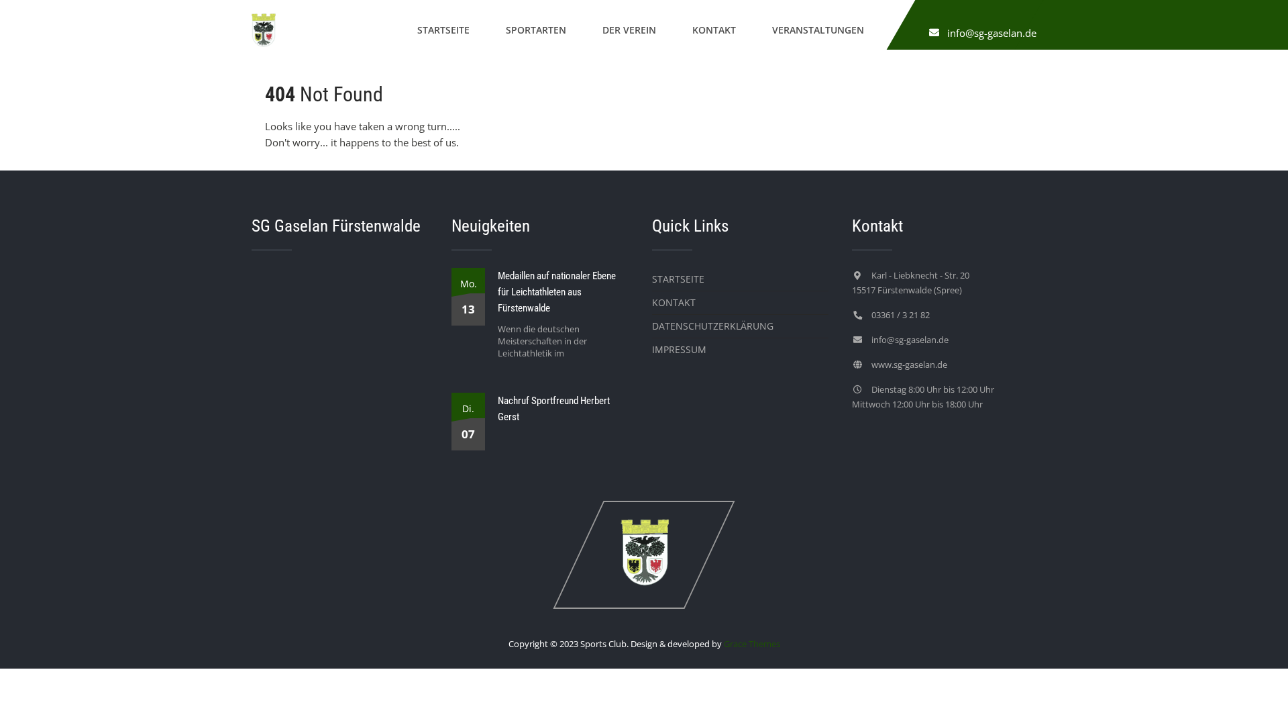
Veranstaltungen (818, 29)
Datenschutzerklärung (712, 326)
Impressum (679, 349)
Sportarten (536, 29)
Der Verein (629, 29)
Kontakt (714, 29)
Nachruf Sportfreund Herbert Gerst (554, 409)
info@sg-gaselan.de (991, 33)
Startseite (443, 29)
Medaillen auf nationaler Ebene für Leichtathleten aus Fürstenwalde (557, 292)
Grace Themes (752, 644)
